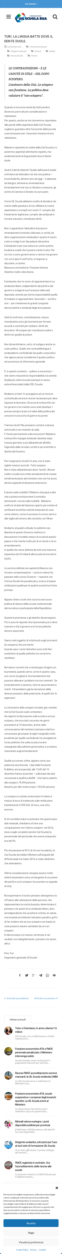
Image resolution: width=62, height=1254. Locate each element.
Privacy (33, 1249)
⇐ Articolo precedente (16, 998)
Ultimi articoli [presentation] (18, 1019)
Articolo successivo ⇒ (46, 998)
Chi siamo (30, 4)
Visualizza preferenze (31, 1242)
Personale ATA (17, 56)
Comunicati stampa (38, 47)
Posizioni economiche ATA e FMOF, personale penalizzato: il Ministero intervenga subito (34, 1052)
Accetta (31, 1223)
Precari (34, 56)
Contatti (42, 1249)
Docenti (38, 51)
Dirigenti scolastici (19, 51)
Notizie (52, 51)
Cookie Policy (22, 1249)
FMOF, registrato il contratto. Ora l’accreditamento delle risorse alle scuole (33, 1166)
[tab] (17, 1019)
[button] (57, 1188)
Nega (31, 1232)
